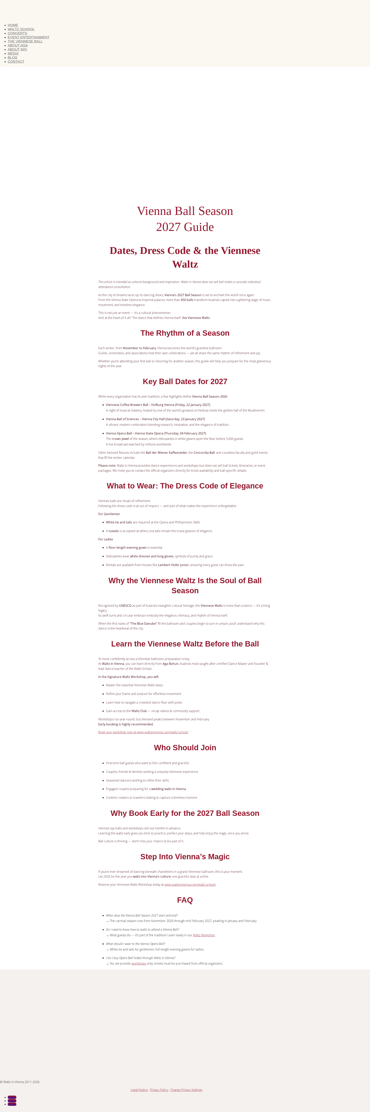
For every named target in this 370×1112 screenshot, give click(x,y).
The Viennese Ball (25, 41)
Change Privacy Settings (186, 1090)
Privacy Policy (159, 1090)
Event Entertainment (29, 37)
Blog (12, 57)
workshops (138, 963)
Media (13, 53)
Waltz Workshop (204, 935)
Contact (16, 61)
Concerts (17, 33)
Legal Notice (139, 1090)
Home (13, 25)
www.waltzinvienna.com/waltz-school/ (190, 884)
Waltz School (21, 29)
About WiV (17, 49)
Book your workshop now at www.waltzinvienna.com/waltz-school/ (143, 732)
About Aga (18, 45)
